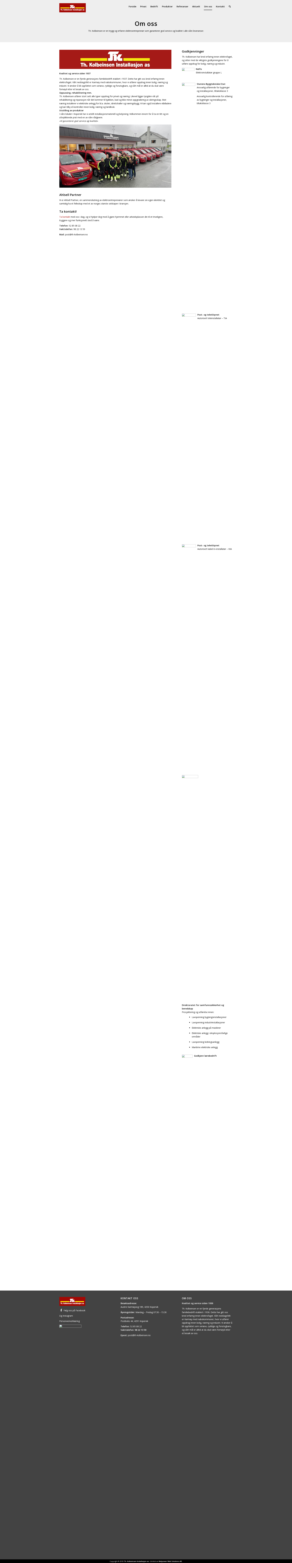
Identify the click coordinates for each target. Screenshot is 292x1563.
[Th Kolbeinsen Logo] (72, 6)
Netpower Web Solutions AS (170, 1561)
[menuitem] (132, 6)
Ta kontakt (64, 216)
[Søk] (230, 6)
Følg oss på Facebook (74, 1310)
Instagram (68, 1315)
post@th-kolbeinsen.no (139, 1335)
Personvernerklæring (69, 1321)
